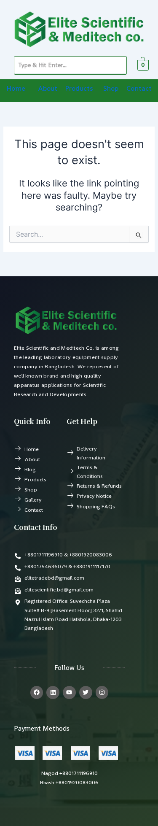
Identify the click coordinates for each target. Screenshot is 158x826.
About (47, 88)
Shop (110, 88)
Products (79, 88)
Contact (139, 88)
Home (15, 88)
